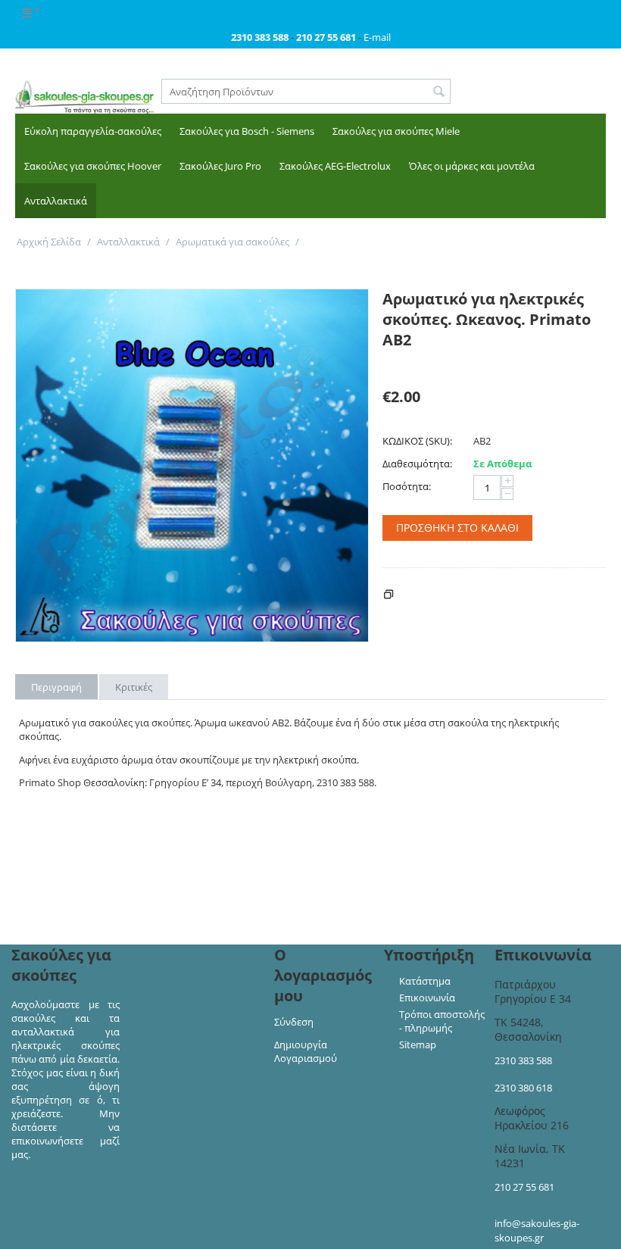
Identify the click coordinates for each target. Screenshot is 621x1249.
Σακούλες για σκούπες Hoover (92, 166)
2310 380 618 (523, 1087)
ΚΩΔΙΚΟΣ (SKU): (417, 441)
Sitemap (417, 1044)
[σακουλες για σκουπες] (84, 96)
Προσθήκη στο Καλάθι (457, 527)
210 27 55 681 (524, 1187)
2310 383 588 (523, 1060)
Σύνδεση (294, 1022)
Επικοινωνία (427, 997)
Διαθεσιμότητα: (417, 463)
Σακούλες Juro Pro (220, 166)
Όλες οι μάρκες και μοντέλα (472, 166)
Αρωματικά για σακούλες (232, 241)
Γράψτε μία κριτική (426, 364)
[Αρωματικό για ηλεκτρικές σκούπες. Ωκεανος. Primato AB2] (192, 465)
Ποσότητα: (406, 486)
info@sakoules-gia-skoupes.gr (537, 1230)
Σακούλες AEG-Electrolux (335, 166)
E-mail (377, 37)
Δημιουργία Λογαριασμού (305, 1051)
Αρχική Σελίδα (49, 241)
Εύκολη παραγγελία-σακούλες (92, 131)
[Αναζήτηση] (439, 92)
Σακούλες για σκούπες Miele (396, 131)
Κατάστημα (425, 981)
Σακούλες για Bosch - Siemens (246, 131)
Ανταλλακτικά (55, 201)
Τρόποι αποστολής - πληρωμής (442, 1021)
